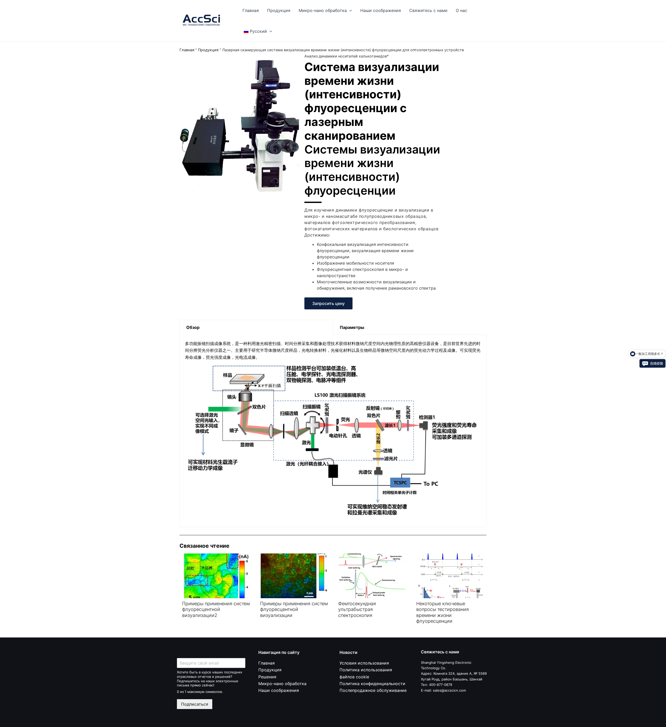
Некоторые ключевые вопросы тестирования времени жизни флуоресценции (442, 612)
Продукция (278, 10)
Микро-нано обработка (323, 10)
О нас (461, 10)
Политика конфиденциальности (372, 683)
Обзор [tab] (193, 327)
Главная (250, 10)
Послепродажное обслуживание (373, 690)
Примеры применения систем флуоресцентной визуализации (294, 609)
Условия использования (364, 663)
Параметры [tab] (352, 327)
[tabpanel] (333, 431)
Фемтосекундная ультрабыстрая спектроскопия (357, 609)
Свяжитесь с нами (428, 10)
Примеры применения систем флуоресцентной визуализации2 (216, 609)
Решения (267, 676)
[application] (349, 10)
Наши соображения (380, 10)
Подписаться (194, 704)
